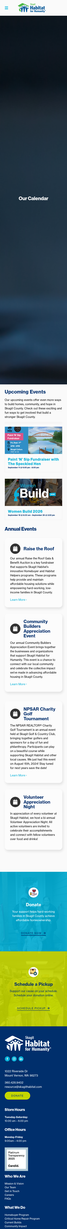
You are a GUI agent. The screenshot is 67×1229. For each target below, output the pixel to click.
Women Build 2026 (25, 511)
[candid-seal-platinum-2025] (16, 1149)
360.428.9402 (14, 1082)
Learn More (17, 599)
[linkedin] (21, 1059)
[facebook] (7, 1059)
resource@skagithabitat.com (23, 1086)
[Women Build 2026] (33, 492)
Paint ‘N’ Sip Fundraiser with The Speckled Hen (33, 461)
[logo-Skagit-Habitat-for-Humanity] (32, 4)
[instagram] (14, 1059)
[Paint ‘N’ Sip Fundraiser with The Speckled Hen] (33, 440)
